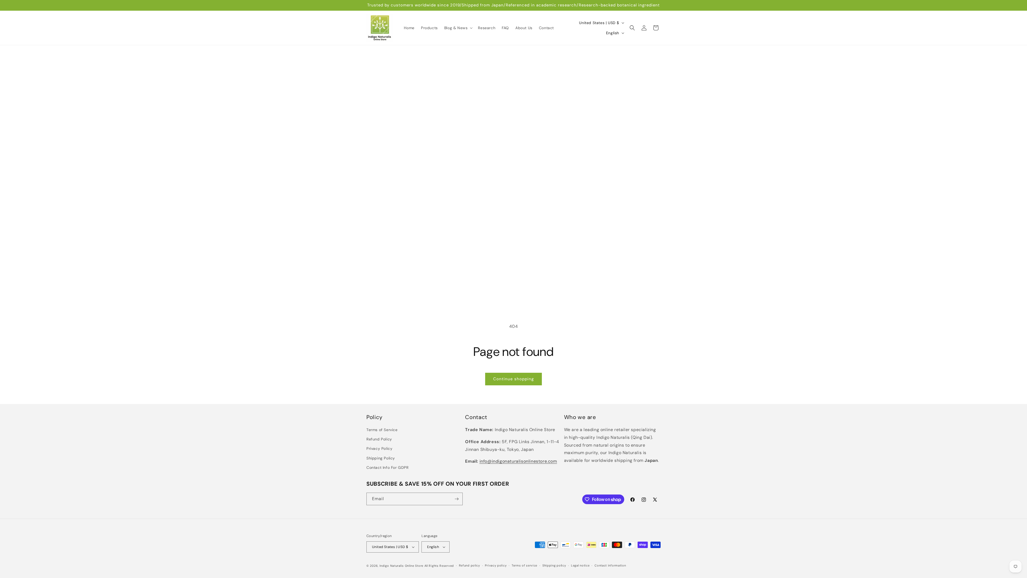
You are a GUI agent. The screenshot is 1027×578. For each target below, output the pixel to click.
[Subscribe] (456, 499)
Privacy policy (496, 565)
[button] (458, 27)
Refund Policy (379, 439)
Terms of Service (382, 429)
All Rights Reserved (439, 566)
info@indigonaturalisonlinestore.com (518, 461)
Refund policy (469, 565)
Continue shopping (513, 379)
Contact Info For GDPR (387, 467)
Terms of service (524, 565)
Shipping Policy (380, 458)
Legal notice (580, 565)
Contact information (610, 565)
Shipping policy (554, 565)
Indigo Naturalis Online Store (401, 566)
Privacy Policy (379, 448)
